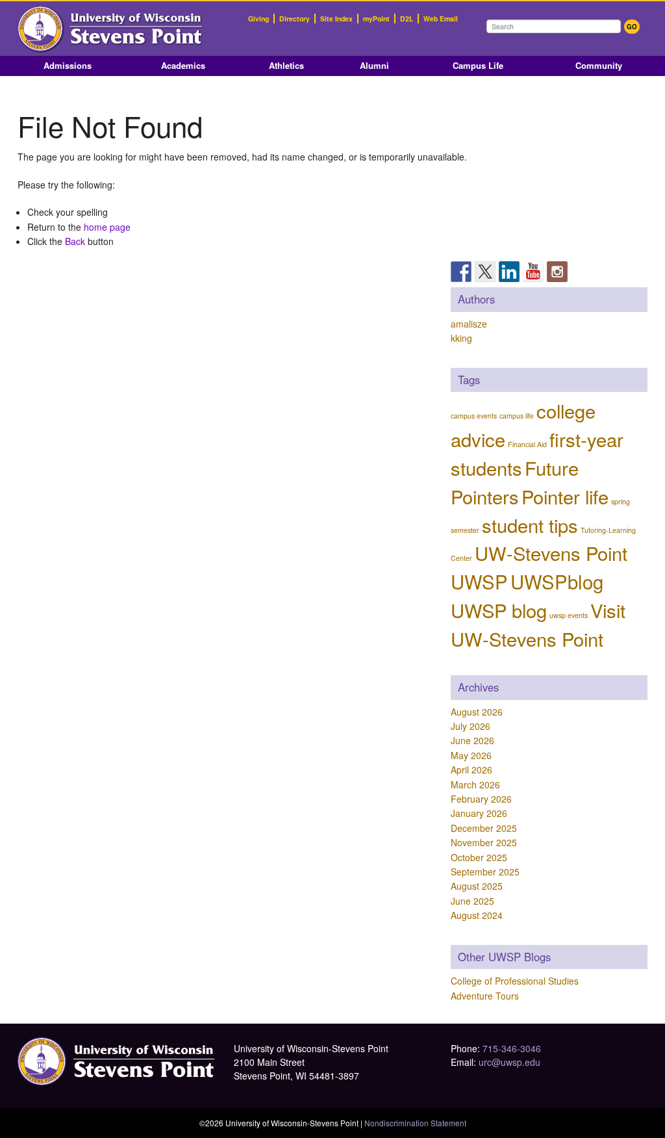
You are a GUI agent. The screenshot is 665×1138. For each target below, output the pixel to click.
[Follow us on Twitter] (485, 271)
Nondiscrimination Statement (415, 1122)
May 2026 (471, 755)
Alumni (374, 65)
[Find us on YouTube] (533, 271)
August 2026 (477, 711)
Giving (258, 18)
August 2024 (477, 915)
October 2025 (479, 857)
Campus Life (478, 65)
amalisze (469, 323)
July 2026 (470, 725)
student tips (530, 524)
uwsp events (568, 615)
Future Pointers (515, 482)
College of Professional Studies (515, 980)
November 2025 (484, 842)
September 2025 (485, 871)
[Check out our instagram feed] (557, 271)
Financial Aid (527, 444)
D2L (406, 18)
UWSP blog (499, 609)
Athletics (286, 65)
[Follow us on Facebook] (461, 271)
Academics (183, 65)
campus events (474, 415)
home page (107, 226)
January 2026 (479, 813)
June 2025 (472, 900)
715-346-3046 (512, 1048)
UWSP (479, 581)
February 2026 (481, 798)
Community (598, 65)
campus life (516, 415)
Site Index (336, 18)
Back (75, 241)
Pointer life (565, 496)
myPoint (376, 18)
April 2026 (471, 769)
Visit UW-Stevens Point (538, 624)
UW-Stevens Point (551, 552)
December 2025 (484, 827)
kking (461, 337)
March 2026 (475, 784)
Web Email (440, 18)
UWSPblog (556, 581)
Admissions (68, 65)
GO (632, 26)
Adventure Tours (485, 995)
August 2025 (477, 885)
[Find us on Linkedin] (509, 271)
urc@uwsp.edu (509, 1061)
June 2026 (472, 740)
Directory (294, 18)
